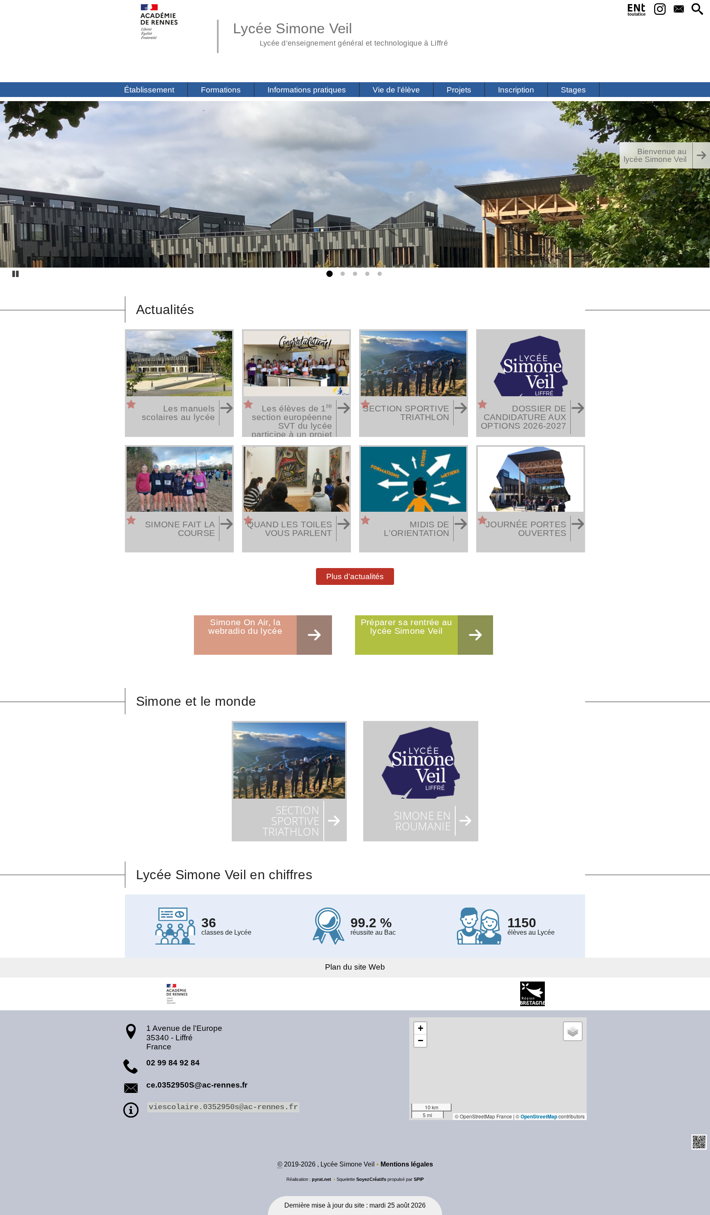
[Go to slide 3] (353, 274)
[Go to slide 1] (329, 274)
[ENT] (637, 11)
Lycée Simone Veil (340, 33)
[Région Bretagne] (532, 993)
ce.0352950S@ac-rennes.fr (196, 1085)
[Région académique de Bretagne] (177, 993)
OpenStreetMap (539, 1116)
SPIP (419, 1179)
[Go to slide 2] (341, 274)
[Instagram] (660, 9)
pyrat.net (321, 1179)
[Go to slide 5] (378, 274)
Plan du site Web (355, 967)
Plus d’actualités (355, 576)
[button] (697, 9)
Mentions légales (406, 1164)
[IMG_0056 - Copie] (355, 184)
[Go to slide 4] (366, 274)
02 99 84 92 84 (173, 1062)
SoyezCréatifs (371, 1179)
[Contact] (678, 9)
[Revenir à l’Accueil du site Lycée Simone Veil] (159, 21)
